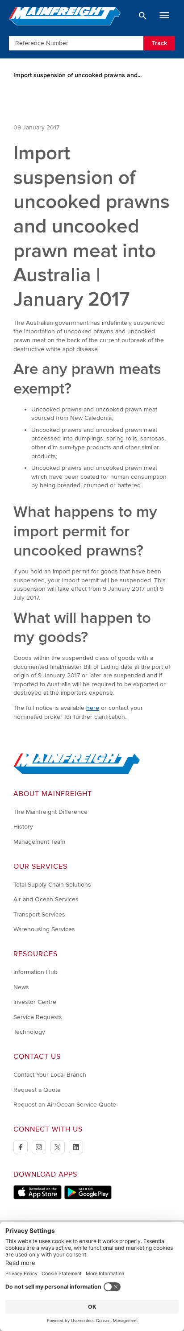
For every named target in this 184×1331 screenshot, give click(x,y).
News (21, 987)
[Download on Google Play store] (88, 1197)
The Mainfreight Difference (50, 812)
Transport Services (39, 914)
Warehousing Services (44, 929)
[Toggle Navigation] (164, 15)
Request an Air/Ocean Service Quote (64, 1104)
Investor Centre (34, 1002)
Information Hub (35, 972)
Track (159, 43)
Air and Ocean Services (46, 899)
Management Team (39, 842)
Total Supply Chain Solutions (52, 884)
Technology (29, 1032)
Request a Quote (37, 1090)
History (23, 826)
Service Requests (37, 1017)
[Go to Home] (76, 772)
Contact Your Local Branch (49, 1074)
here (92, 708)
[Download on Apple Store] (37, 1197)
